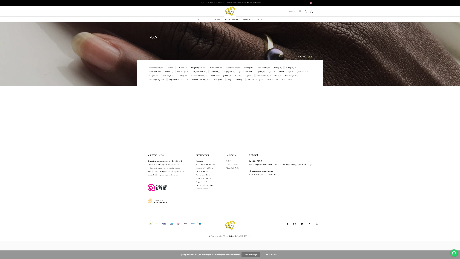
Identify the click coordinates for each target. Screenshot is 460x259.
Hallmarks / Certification (205, 164)
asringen (291, 68)
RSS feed (247, 236)
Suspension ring (233, 68)
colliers (168, 72)
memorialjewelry (199, 76)
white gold (219, 80)
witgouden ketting (236, 80)
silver (278, 76)
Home (303, 57)
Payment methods (203, 175)
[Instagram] (294, 224)
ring (238, 76)
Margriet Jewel (198, 68)
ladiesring (182, 76)
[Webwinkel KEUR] (157, 187)
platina (227, 76)
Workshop (247, 19)
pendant (215, 76)
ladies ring (167, 76)
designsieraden (199, 72)
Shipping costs (202, 182)
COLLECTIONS (213, 19)
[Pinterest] (309, 224)
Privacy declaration (203, 178)
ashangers (249, 68)
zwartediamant (288, 80)
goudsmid (302, 72)
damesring (182, 72)
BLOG (259, 19)
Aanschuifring (156, 68)
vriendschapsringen (201, 80)
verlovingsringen (157, 80)
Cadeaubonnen (202, 189)
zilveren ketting (255, 80)
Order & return (202, 171)
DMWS (240, 236)
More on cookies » (271, 255)
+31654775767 (257, 161)
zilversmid (272, 80)
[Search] (306, 11)
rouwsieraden (264, 76)
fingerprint (229, 72)
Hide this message (251, 255)
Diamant (182, 68)
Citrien (170, 68)
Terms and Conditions (204, 168)
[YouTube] (317, 224)
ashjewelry (264, 68)
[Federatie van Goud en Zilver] (157, 201)
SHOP (200, 19)
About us (199, 161)
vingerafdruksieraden (178, 80)
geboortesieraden (247, 72)
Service (292, 11)
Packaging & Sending (204, 185)
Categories (232, 154)
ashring (277, 68)
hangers (153, 76)
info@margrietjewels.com (262, 171)
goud (272, 72)
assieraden (155, 72)
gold (261, 72)
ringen (249, 76)
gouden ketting (286, 72)
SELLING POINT (231, 19)
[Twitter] (302, 224)
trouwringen (291, 76)
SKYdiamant (216, 68)
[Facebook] (287, 224)
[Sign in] (300, 11)
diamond (215, 72)
